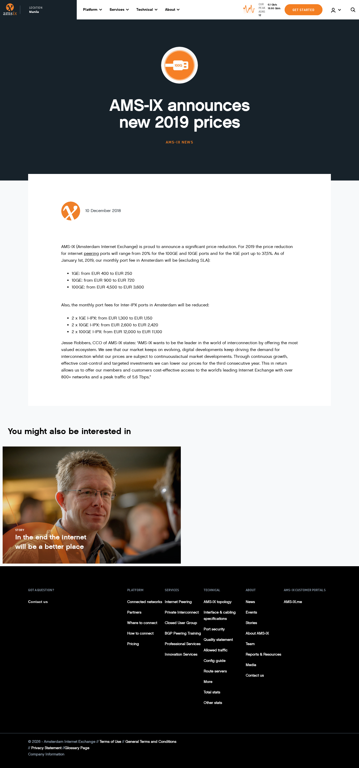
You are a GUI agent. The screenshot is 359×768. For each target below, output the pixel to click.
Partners (134, 612)
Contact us (38, 602)
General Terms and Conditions (150, 741)
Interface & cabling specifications (220, 615)
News (250, 601)
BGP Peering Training (183, 633)
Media (251, 664)
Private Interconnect (182, 612)
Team (250, 643)
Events (251, 612)
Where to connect (142, 622)
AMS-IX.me (293, 601)
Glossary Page (77, 747)
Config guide (214, 660)
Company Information (46, 754)
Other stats (213, 702)
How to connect (140, 633)
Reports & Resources (263, 654)
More (208, 681)
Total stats (212, 692)
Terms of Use (110, 741)
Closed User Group (181, 622)
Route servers (215, 671)
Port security (214, 629)
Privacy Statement (46, 747)
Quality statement (218, 639)
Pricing (133, 643)
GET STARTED (304, 10)
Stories (251, 622)
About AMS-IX (257, 633)
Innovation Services (181, 654)
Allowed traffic (216, 650)
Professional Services (183, 643)
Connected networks (144, 601)
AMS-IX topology (218, 601)
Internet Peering (178, 601)
